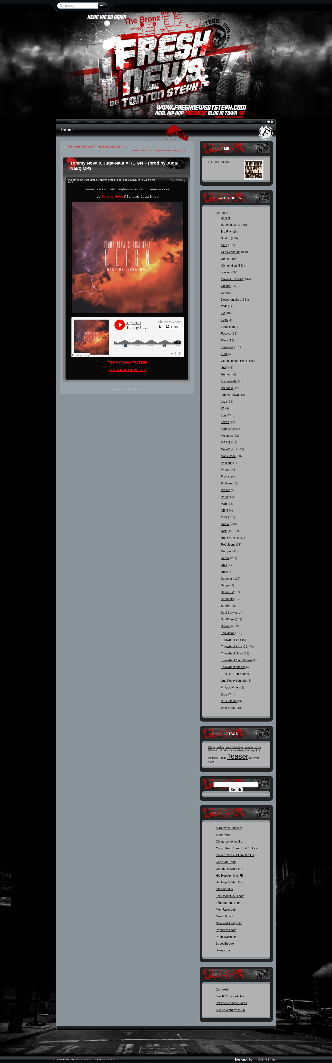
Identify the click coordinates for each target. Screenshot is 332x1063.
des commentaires (231, 1003)
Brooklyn (237, 747)
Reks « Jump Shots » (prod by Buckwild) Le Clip (159, 150)
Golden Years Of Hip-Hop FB (235, 855)
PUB (224, 503)
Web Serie (228, 708)
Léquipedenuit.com (228, 903)
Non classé (228, 456)
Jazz (224, 401)
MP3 (140, 179)
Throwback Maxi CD (234, 646)
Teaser (237, 756)
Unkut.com (223, 950)
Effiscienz (214, 750)
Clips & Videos (230, 252)
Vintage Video (230, 687)
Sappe (225, 585)
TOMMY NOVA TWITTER (127, 363)
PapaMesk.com (226, 930)
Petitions (226, 463)
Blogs (211, 747)
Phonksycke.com (227, 937)
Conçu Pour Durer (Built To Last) (237, 848)
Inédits (240, 750)
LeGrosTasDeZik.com (230, 896)
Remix (225, 558)
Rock (224, 572)
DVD (224, 306)
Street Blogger (225, 943)
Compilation (229, 265)
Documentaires (231, 299)
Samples (227, 578)
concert (226, 272)
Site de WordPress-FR (230, 1010)
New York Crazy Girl (229, 923)
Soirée (225, 606)
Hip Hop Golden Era (229, 882)
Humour (226, 374)
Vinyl (224, 694)
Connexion (223, 989)
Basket (225, 218)
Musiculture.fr (225, 916)
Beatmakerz (129, 179)
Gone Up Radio (226, 862)
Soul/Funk (227, 619)
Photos (225, 469)
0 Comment (176, 179)
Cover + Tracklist (232, 279)
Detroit (257, 747)
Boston (225, 238)
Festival (226, 333)
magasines (228, 429)
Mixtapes (227, 435)
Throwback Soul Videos (236, 660)
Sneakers (227, 599)
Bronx (228, 747)
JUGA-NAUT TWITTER (127, 370)
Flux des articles (230, 996)
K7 (223, 408)
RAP (70, 182)
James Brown (230, 395)
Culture (226, 286)
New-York (149, 179)
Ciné (224, 245)
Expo (224, 320)
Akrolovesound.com (229, 828)
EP (223, 313)
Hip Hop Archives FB (229, 875)
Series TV (227, 592)
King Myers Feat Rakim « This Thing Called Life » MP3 (98, 146)
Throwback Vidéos (233, 667)
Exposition (228, 327)
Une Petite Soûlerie (234, 680)
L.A (247, 750)
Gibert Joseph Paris (234, 361)
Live (224, 415)
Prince (225, 497)
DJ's (224, 293)
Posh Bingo (108, 1059)
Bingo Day (90, 1059)
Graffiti (224, 750)
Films (224, 340)
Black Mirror (224, 834)
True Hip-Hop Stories (235, 674)
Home (67, 129)
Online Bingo (267, 1059)
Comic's (226, 259)
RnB (224, 565)
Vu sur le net (229, 701)
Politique (227, 483)
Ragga (222, 757)
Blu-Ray (226, 231)
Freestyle (227, 347)
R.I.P (224, 517)
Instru (232, 750)
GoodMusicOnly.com (229, 869)
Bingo (79, 1059)
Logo (252, 750)
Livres (225, 422)
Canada (248, 747)
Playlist (225, 476)
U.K (251, 757)
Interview (227, 388)
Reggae (226, 551)
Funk (224, 354)
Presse (225, 490)
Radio (225, 524)
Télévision (228, 633)
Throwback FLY (231, 640)
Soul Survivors (230, 612)
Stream (225, 626)
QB (223, 510)
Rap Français (230, 538)
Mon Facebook (226, 909)
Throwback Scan (232, 653)
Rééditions (228, 544)
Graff (224, 367)
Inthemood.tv (224, 889)
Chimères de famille (229, 841)
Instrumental (229, 381)
